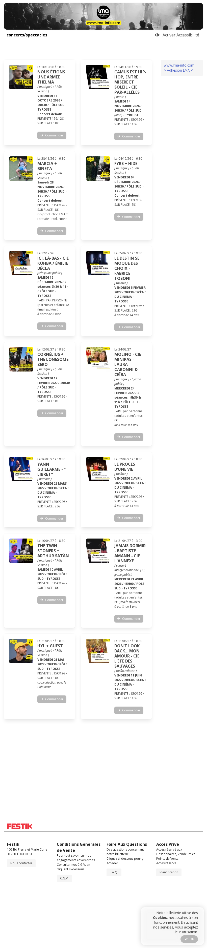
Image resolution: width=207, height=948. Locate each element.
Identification (169, 872)
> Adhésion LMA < (178, 70)
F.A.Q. (114, 872)
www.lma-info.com (179, 65)
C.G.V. (64, 878)
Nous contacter (21, 863)
